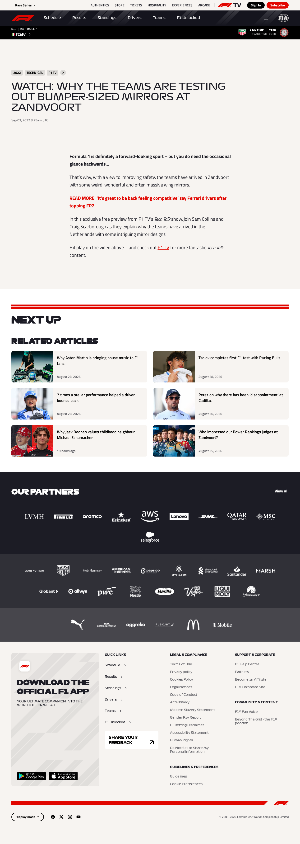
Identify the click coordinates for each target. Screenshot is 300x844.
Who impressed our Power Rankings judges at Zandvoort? (238, 435)
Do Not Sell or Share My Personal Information (189, 750)
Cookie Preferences (186, 784)
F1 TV (163, 247)
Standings (106, 17)
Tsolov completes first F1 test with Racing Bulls (239, 358)
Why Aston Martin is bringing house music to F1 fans (98, 361)
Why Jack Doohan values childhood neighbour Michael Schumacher (96, 435)
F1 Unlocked (188, 17)
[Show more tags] (63, 73)
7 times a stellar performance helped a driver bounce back (96, 398)
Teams (159, 17)
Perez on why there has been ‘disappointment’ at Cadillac (240, 398)
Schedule (52, 17)
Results (79, 17)
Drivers (135, 17)
